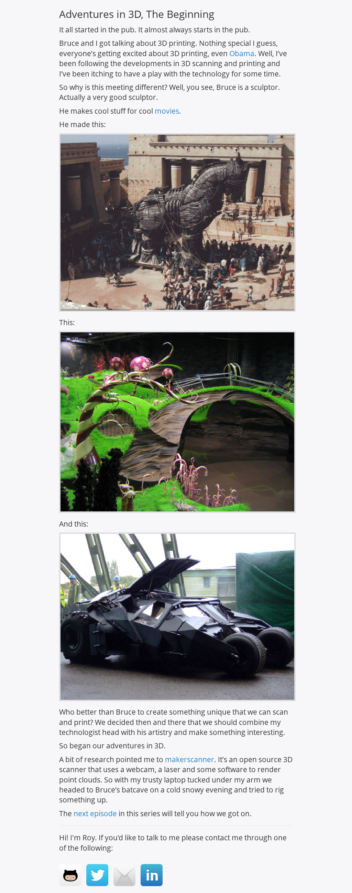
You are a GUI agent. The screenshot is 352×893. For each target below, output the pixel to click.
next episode (95, 813)
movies (167, 111)
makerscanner (189, 759)
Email (124, 875)
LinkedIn (152, 875)
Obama (241, 53)
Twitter (97, 875)
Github (70, 875)
